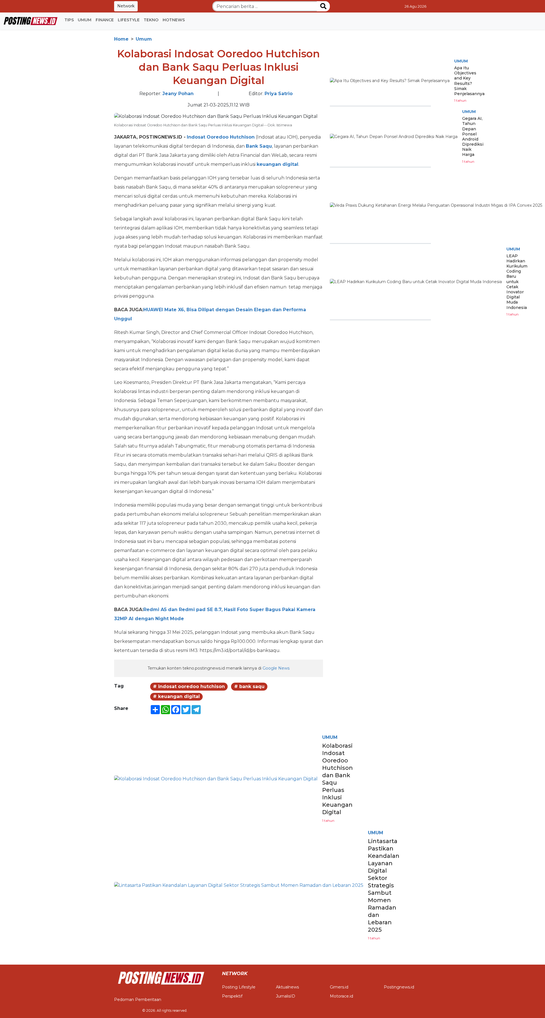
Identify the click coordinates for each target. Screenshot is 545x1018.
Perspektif (232, 996)
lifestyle (129, 19)
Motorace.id (341, 996)
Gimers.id (339, 987)
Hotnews (174, 19)
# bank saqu (249, 686)
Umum (84, 19)
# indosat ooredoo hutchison (189, 686)
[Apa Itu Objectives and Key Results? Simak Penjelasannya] (390, 81)
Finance (105, 19)
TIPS (69, 19)
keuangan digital (277, 164)
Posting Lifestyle (238, 987)
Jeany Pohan (178, 93)
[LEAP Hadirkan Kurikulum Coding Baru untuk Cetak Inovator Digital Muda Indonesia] (416, 282)
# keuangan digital (176, 696)
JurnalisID (285, 996)
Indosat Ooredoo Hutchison (221, 137)
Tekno (151, 19)
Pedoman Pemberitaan (137, 999)
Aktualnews (287, 987)
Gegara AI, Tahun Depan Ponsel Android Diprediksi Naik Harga (472, 136)
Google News (276, 668)
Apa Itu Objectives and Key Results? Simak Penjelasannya (469, 80)
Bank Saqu (259, 146)
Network (126, 6)
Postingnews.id (399, 987)
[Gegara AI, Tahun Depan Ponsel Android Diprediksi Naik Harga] (394, 136)
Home (121, 39)
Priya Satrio (279, 93)
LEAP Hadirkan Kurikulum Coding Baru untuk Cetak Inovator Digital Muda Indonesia (516, 281)
